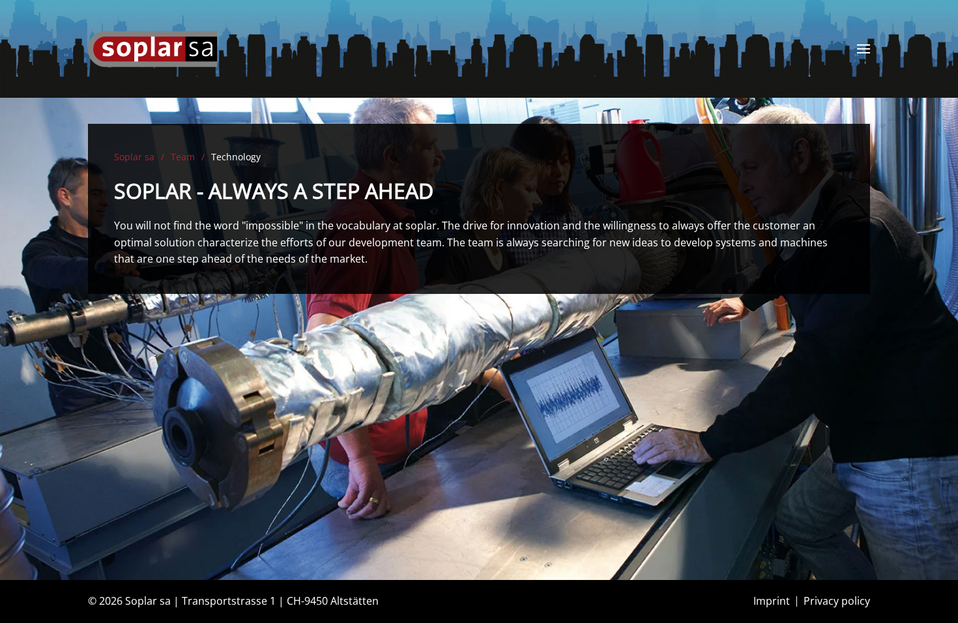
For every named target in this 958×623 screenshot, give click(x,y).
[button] (863, 49)
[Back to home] (153, 49)
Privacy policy (837, 601)
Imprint (771, 601)
